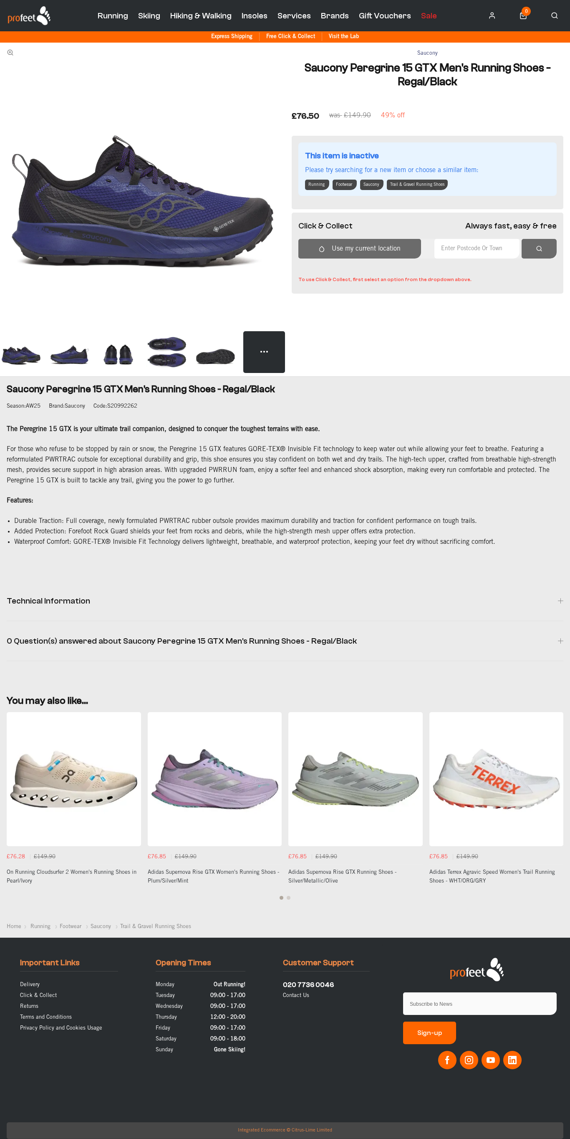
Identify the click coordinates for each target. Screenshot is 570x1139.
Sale (429, 15)
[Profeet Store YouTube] (491, 1060)
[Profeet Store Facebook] (447, 1060)
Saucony (427, 53)
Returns (29, 1006)
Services (294, 15)
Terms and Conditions (46, 1017)
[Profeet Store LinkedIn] (512, 1060)
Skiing (149, 15)
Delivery (30, 984)
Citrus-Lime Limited (312, 1130)
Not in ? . (352, 267)
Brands (335, 15)
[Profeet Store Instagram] (469, 1060)
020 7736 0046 (308, 985)
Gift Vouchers (385, 15)
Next (555, 810)
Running (113, 15)
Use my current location (366, 249)
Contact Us (296, 995)
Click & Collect (38, 995)
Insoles (254, 15)
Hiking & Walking (201, 15)
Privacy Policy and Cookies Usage (61, 1028)
